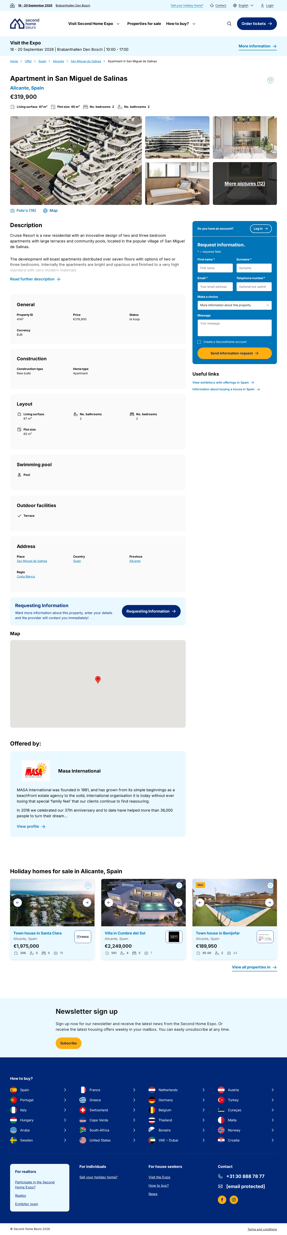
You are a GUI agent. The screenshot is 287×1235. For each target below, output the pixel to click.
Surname (244, 259)
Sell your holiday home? (187, 5)
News (153, 1194)
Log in (258, 228)
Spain (42, 61)
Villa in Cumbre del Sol (125, 933)
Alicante (58, 61)
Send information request (232, 353)
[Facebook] (222, 1200)
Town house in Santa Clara (37, 933)
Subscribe (68, 1043)
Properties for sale (144, 23)
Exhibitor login (26, 1204)
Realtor (20, 1195)
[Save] (270, 80)
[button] (243, 5)
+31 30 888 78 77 (245, 1176)
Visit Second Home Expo (90, 23)
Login (270, 5)
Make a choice (207, 296)
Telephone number (250, 278)
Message (204, 315)
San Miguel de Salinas (86, 61)
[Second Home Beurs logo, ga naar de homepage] (25, 24)
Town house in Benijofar (218, 933)
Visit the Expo (159, 1177)
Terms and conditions (262, 1229)
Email (202, 278)
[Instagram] (234, 1200)
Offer (28, 61)
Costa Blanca (26, 576)
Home (14, 61)
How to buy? (177, 23)
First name (206, 259)
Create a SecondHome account (224, 342)
